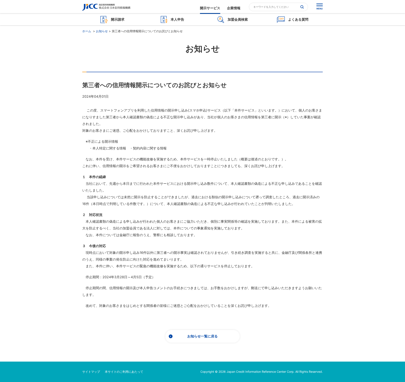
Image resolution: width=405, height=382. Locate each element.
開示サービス (210, 8)
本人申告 (177, 19)
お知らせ (102, 31)
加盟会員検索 (238, 19)
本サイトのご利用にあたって (124, 371)
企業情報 (233, 8)
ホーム (86, 31)
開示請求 (117, 19)
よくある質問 (298, 19)
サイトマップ (91, 371)
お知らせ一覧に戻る (202, 336)
